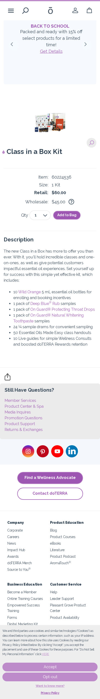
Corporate (15, 530)
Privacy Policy (50, 693)
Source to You (19, 569)
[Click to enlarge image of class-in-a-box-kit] (91, 143)
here (45, 654)
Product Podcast (62, 556)
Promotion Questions (23, 418)
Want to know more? (50, 686)
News (11, 543)
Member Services (20, 400)
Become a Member (21, 592)
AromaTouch (60, 563)
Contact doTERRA (50, 493)
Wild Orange (29, 292)
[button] (13, 45)
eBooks (55, 543)
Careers (13, 537)
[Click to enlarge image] (50, 114)
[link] (75, 10)
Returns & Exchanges (24, 429)
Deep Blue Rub (45, 303)
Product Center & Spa (24, 406)
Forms (12, 617)
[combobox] (40, 215)
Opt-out (50, 677)
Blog (53, 530)
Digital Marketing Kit (22, 624)
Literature (57, 550)
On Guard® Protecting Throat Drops (62, 309)
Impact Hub (16, 550)
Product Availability (64, 617)
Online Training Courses (25, 598)
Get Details (51, 51)
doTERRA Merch (19, 563)
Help (53, 592)
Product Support (20, 423)
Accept (50, 667)
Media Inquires (18, 412)
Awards (13, 556)
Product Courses (62, 537)
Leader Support (62, 598)
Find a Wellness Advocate (50, 477)
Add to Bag (66, 215)
